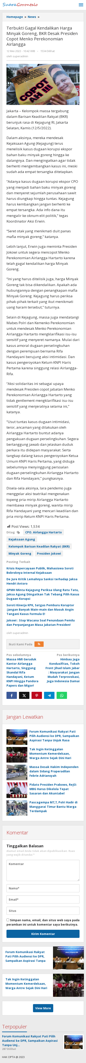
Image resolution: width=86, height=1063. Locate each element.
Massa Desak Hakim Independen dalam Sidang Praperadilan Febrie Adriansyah (53, 771)
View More (43, 1008)
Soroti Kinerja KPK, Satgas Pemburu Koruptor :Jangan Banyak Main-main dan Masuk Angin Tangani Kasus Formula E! (40, 609)
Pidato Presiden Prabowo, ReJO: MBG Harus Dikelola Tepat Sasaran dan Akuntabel (53, 789)
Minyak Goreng (20, 553)
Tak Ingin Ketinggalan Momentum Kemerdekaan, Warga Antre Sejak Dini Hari (50, 753)
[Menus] (81, 5)
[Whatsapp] (62, 695)
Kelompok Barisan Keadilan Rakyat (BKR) (39, 546)
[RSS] (39, 644)
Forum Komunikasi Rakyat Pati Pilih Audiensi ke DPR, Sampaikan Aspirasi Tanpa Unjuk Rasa (54, 735)
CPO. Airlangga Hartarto (43, 532)
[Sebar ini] (11, 695)
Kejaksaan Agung (22, 539)
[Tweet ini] (24, 695)
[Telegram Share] (49, 695)
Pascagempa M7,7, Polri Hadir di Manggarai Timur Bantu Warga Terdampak (53, 806)
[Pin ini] (37, 695)
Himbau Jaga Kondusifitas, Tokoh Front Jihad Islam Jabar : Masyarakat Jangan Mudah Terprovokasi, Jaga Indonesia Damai (63, 668)
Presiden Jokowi (49, 553)
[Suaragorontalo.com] (21, 4)
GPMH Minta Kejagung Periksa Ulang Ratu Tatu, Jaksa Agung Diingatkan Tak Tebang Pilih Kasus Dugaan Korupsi (42, 594)
